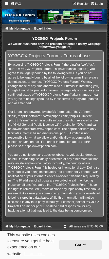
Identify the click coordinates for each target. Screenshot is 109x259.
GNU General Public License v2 (36, 124)
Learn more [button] (34, 254)
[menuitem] (16, 4)
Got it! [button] (80, 245)
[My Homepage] (54, 13)
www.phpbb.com (48, 129)
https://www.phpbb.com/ (41, 146)
